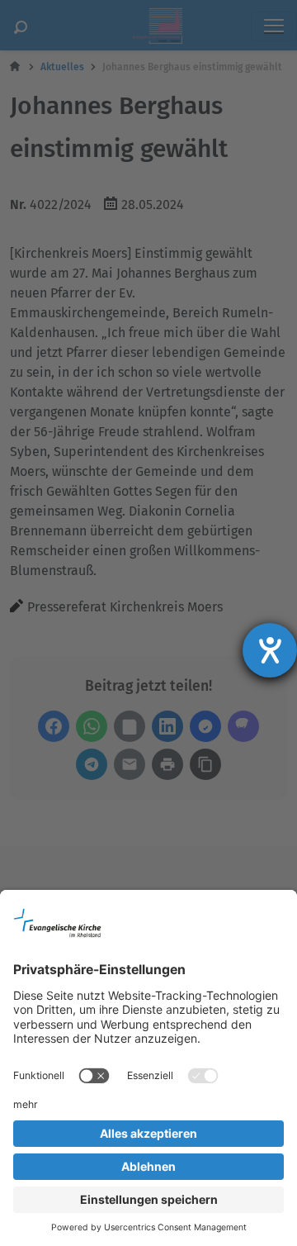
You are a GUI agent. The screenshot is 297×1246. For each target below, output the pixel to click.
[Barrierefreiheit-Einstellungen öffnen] (270, 650)
